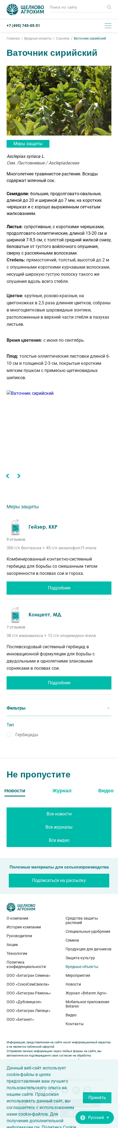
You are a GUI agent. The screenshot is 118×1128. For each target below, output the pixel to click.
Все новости (59, 814)
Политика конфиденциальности (26, 964)
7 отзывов (16, 627)
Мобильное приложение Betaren (87, 1004)
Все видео (59, 840)
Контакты (75, 1024)
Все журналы (59, 827)
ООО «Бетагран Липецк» (28, 1010)
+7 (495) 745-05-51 (23, 25)
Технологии (17, 953)
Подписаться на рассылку (59, 880)
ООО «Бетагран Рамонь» (29, 993)
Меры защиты (28, 143)
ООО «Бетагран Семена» (28, 975)
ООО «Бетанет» (20, 1019)
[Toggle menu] (108, 25)
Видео (71, 1015)
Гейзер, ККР (43, 527)
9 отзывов (16, 539)
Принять (97, 1097)
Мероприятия (78, 975)
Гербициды (26, 734)
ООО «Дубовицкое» (24, 1002)
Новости (73, 984)
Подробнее (59, 588)
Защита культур (80, 958)
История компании (24, 927)
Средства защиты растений (82, 920)
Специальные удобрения (88, 931)
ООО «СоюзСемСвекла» (28, 984)
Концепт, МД (45, 614)
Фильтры (16, 708)
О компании (17, 918)
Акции (12, 944)
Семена (72, 940)
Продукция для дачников (88, 949)
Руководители (19, 936)
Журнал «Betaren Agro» (86, 993)
